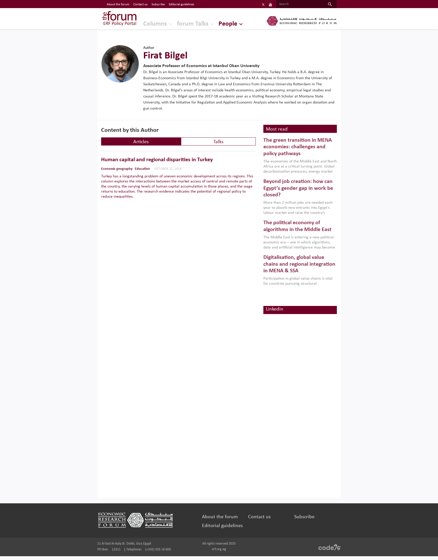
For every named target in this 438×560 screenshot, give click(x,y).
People (227, 23)
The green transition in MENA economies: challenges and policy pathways (297, 147)
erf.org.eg (219, 549)
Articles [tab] (141, 141)
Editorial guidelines (181, 4)
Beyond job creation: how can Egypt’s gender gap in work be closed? (298, 188)
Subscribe (158, 4)
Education (142, 169)
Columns (155, 23)
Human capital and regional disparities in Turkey (157, 160)
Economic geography (117, 169)
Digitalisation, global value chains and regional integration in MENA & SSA (299, 264)
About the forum (118, 4)
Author (148, 48)
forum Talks (192, 23)
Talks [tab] (218, 141)
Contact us (140, 4)
